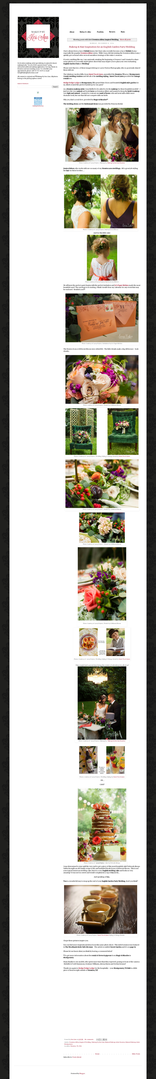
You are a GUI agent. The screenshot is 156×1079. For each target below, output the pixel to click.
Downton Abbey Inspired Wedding (80, 1042)
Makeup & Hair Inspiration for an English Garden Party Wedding (102, 47)
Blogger (82, 1073)
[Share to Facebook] (104, 1039)
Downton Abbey (87, 53)
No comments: (89, 1039)
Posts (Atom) (76, 1057)
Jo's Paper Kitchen (121, 285)
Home (97, 1054)
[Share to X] (102, 1039)
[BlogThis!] (99, 1039)
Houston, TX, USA (76, 1046)
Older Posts (136, 1054)
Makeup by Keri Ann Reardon (116, 163)
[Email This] (97, 1039)
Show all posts (125, 40)
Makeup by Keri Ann (98, 1042)
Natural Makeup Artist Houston (115, 1042)
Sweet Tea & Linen (96, 74)
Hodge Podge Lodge (71, 83)
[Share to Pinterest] (106, 1039)
